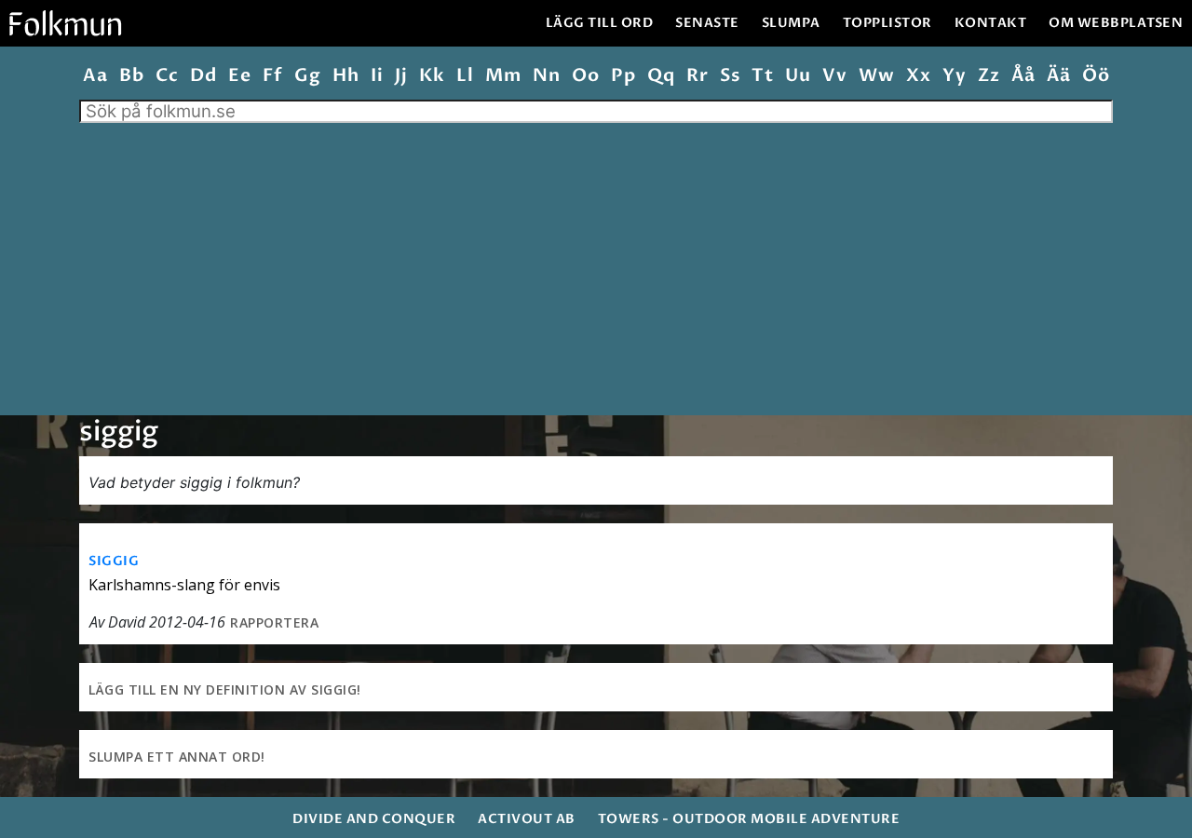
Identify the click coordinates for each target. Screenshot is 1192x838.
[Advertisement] (596, 262)
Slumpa (791, 23)
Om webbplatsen (1116, 23)
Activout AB (527, 819)
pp (623, 76)
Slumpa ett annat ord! (176, 756)
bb (131, 76)
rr (697, 76)
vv (834, 76)
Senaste (707, 23)
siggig (113, 561)
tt (762, 76)
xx (918, 76)
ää (1058, 76)
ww (876, 76)
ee (239, 76)
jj (401, 76)
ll (464, 76)
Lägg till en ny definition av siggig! (224, 689)
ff (272, 76)
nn (546, 76)
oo (585, 76)
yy (954, 76)
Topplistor (887, 23)
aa (95, 76)
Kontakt (991, 23)
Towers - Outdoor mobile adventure (749, 819)
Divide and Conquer (373, 819)
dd (203, 76)
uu (797, 76)
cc (167, 76)
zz (988, 76)
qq (660, 76)
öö (1095, 76)
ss (729, 76)
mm (503, 76)
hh (345, 76)
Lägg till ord (600, 23)
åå (1023, 76)
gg (307, 76)
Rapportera (274, 622)
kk (431, 76)
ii (377, 76)
